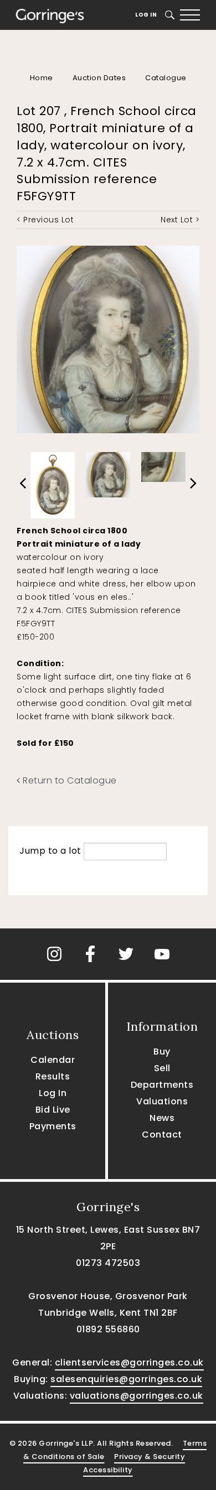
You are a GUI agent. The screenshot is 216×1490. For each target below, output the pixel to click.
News (162, 1118)
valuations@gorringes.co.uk (136, 1395)
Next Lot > (180, 219)
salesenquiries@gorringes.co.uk (126, 1379)
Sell (162, 1068)
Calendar (52, 1059)
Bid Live (52, 1109)
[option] (52, 482)
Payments (52, 1126)
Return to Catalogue (68, 780)
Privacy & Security (149, 1456)
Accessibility (108, 1470)
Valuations (162, 1101)
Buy (162, 1051)
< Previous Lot (45, 219)
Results (52, 1076)
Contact (162, 1134)
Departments (162, 1084)
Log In (146, 15)
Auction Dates (99, 77)
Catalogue (166, 77)
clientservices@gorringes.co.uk (129, 1362)
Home (41, 77)
